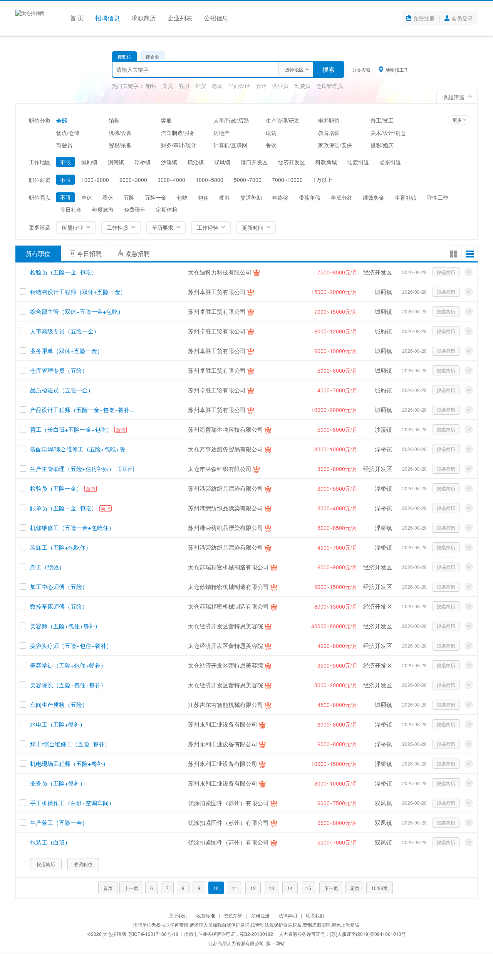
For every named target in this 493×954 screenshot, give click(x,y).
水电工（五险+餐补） (58, 724)
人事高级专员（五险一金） (64, 331)
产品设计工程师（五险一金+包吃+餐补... (82, 409)
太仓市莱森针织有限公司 (220, 468)
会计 (261, 85)
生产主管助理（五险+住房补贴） (72, 468)
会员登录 (462, 18)
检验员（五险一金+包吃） (63, 272)
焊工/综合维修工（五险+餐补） (70, 744)
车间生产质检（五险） (59, 704)
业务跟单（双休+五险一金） (66, 351)
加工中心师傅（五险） (59, 586)
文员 (167, 85)
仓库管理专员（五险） (59, 370)
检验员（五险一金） (56, 488)
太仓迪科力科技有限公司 (220, 272)
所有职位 (38, 253)
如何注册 (260, 915)
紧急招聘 (137, 253)
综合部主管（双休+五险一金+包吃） (77, 311)
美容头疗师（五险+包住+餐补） (71, 645)
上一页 (131, 888)
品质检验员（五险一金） (62, 390)
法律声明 (287, 915)
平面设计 (239, 85)
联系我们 (315, 915)
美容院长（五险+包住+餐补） (68, 685)
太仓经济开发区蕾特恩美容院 (225, 626)
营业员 (280, 85)
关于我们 (178, 915)
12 (253, 888)
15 (308, 888)
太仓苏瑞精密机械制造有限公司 (228, 567)
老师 (217, 85)
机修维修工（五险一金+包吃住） (72, 527)
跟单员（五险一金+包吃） (63, 508)
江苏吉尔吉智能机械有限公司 (225, 704)
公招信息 (216, 17)
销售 (151, 85)
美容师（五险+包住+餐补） (65, 626)
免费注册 (424, 18)
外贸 (200, 85)
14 (290, 888)
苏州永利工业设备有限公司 (222, 724)
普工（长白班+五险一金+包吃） (71, 429)
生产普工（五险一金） (59, 822)
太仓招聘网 (114, 933)
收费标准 (205, 915)
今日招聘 (89, 253)
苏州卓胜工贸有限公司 (217, 292)
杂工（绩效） (47, 567)
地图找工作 (397, 69)
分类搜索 (361, 69)
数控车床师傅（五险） (59, 606)
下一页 (331, 888)
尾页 (354, 888)
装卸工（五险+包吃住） (60, 547)
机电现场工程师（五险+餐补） (69, 763)
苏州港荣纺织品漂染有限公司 (225, 488)
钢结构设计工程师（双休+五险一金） (78, 292)
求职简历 (143, 17)
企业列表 (180, 17)
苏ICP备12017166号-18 (153, 933)
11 (234, 888)
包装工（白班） (50, 842)
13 (271, 888)
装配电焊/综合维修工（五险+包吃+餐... (80, 449)
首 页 (77, 17)
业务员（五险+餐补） (58, 783)
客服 (184, 85)
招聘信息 (107, 17)
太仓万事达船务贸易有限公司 (225, 449)
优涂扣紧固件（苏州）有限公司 (228, 803)
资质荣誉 (233, 915)
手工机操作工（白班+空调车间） (72, 803)
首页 (107, 888)
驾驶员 (302, 85)
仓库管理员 (329, 85)
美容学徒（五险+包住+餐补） (68, 665)
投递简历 (446, 272)
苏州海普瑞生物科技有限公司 (225, 429)
